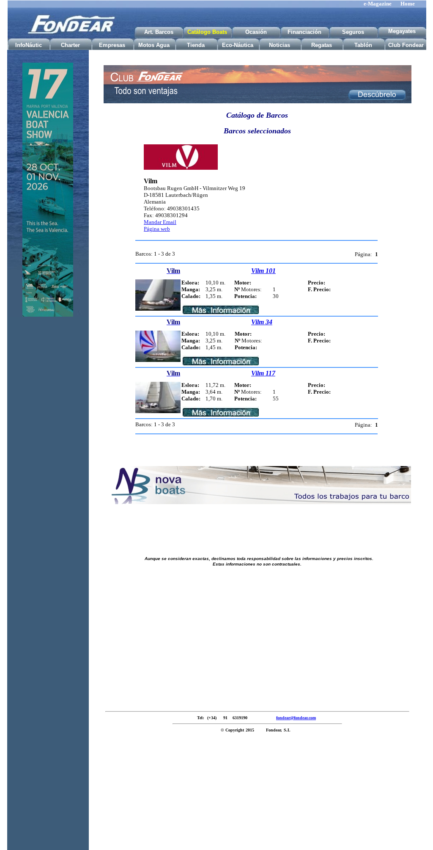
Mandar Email (160, 222)
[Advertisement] (47, 456)
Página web (157, 229)
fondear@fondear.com (296, 717)
